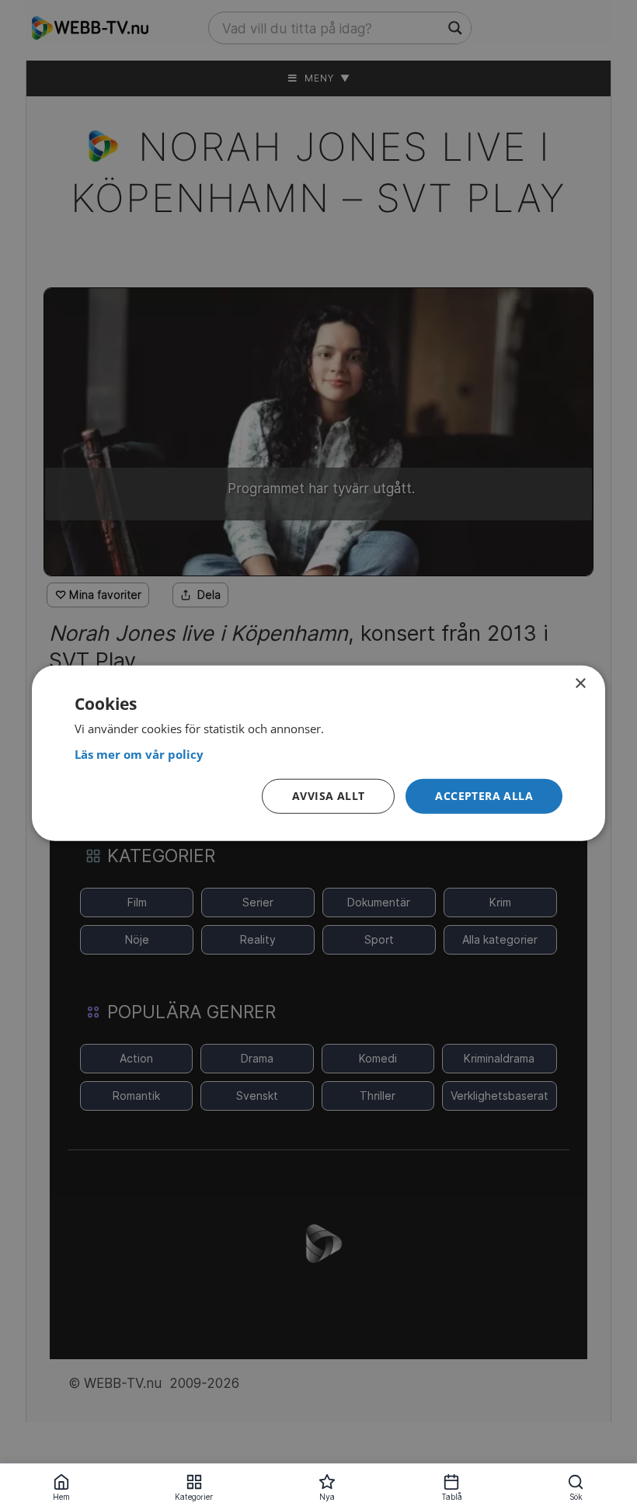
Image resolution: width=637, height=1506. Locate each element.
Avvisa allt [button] (328, 795)
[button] (484, 796)
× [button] (580, 683)
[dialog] (318, 753)
